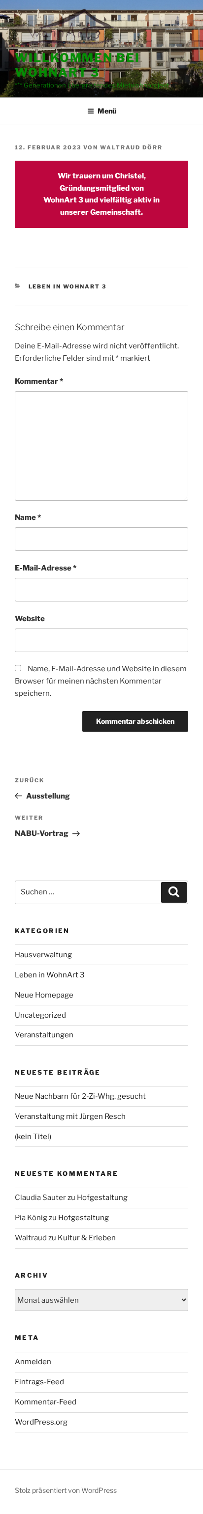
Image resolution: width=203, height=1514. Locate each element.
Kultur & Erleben (87, 1237)
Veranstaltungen (44, 1034)
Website (30, 618)
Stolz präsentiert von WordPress (66, 1490)
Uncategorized (40, 1015)
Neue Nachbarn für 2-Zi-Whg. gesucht (80, 1096)
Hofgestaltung (102, 1197)
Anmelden (33, 1361)
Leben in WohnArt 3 (68, 286)
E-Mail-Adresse (45, 568)
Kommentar (39, 381)
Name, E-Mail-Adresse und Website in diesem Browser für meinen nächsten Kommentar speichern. (101, 681)
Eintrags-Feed (39, 1381)
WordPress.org (41, 1422)
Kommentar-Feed (45, 1402)
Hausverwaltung (43, 954)
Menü (107, 111)
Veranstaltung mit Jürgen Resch (70, 1116)
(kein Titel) (33, 1136)
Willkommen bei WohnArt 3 (77, 65)
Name (28, 517)
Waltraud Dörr (131, 147)
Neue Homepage (44, 995)
